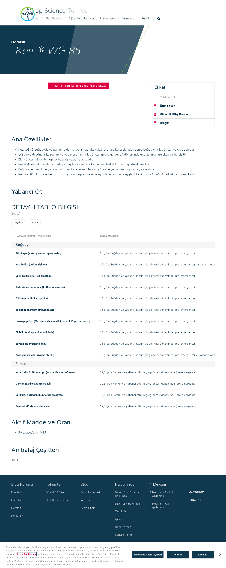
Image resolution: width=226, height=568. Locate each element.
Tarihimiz (120, 511)
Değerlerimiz (123, 527)
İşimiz (118, 519)
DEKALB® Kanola (57, 500)
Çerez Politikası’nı (26, 554)
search (159, 19)
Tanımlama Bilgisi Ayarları (148, 554)
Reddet (178, 554)
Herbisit (16, 508)
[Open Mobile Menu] (11, 16)
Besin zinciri (88, 508)
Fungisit (16, 492)
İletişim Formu (124, 534)
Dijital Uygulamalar (81, 18)
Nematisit (17, 515)
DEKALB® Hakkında (127, 503)
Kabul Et (202, 554)
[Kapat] (220, 554)
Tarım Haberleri (90, 492)
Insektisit (17, 500)
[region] (113, 555)
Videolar (86, 500)
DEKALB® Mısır (55, 492)
